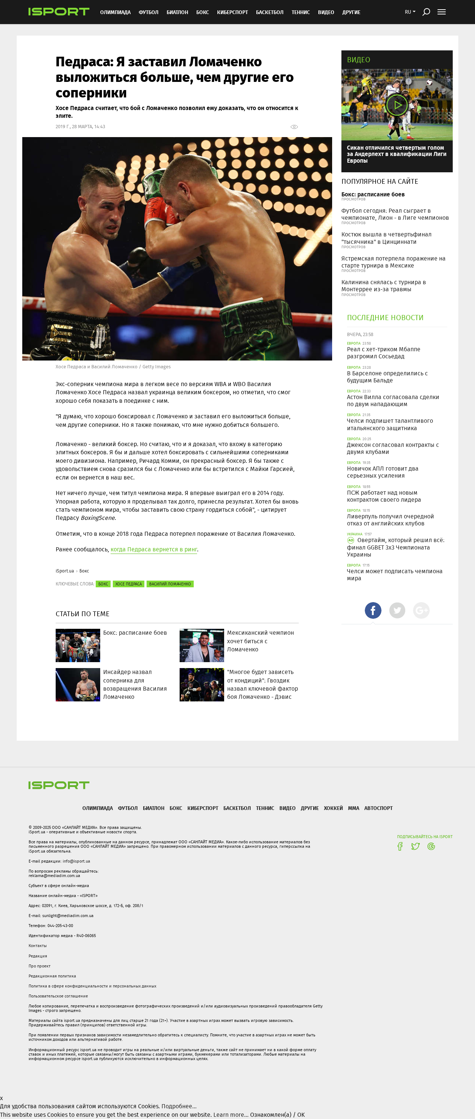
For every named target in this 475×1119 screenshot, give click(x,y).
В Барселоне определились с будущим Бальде (387, 377)
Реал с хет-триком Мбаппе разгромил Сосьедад (383, 353)
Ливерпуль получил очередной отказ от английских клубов (390, 520)
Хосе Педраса (128, 584)
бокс (103, 584)
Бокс (202, 12)
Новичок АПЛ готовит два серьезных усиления (383, 472)
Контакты (38, 946)
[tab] (373, 610)
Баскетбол (270, 12)
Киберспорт (232, 12)
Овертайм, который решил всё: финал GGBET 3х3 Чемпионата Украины (396, 547)
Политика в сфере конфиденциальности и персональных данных (92, 986)
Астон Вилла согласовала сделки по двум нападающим (393, 400)
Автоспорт (378, 808)
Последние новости (385, 317)
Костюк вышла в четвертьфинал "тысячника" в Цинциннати (386, 238)
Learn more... (231, 1114)
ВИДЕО (326, 12)
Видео (358, 59)
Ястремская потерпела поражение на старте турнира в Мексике (393, 262)
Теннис (301, 12)
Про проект (39, 966)
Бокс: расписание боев (373, 194)
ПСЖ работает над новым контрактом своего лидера (384, 496)
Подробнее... (179, 1106)
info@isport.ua (76, 861)
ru (408, 12)
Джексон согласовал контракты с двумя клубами (393, 448)
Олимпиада (115, 12)
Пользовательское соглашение (58, 996)
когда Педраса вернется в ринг (154, 549)
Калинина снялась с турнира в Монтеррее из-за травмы (383, 285)
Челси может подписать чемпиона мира (395, 574)
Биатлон (177, 12)
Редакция (38, 956)
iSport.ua (65, 571)
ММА (353, 808)
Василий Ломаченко (170, 584)
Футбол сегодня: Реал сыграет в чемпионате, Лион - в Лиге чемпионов (395, 214)
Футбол (148, 12)
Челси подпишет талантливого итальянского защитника (390, 424)
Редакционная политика (52, 976)
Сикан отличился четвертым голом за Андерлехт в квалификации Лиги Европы (396, 154)
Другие (351, 12)
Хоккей (333, 808)
